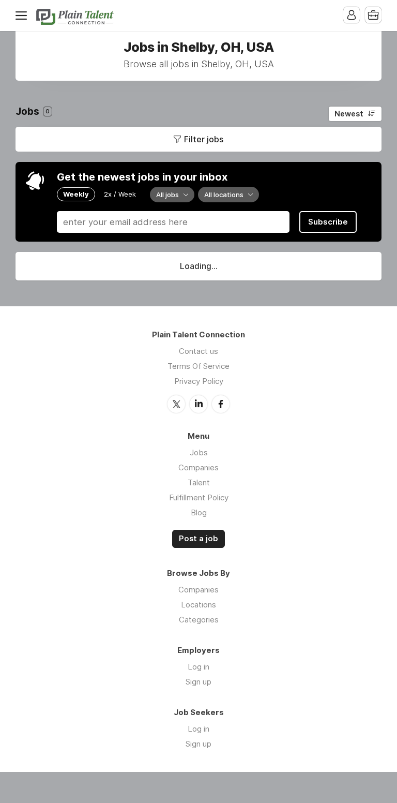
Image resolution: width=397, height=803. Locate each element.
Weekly (76, 194)
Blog (199, 512)
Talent (199, 482)
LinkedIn (198, 404)
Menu (23, 15)
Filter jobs (203, 139)
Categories (199, 619)
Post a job (198, 538)
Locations (198, 604)
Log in (198, 667)
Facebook (221, 404)
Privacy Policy (198, 381)
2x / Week (120, 194)
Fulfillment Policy (198, 497)
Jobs (199, 452)
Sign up (198, 682)
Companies (198, 467)
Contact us (198, 351)
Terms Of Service (198, 366)
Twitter (176, 404)
